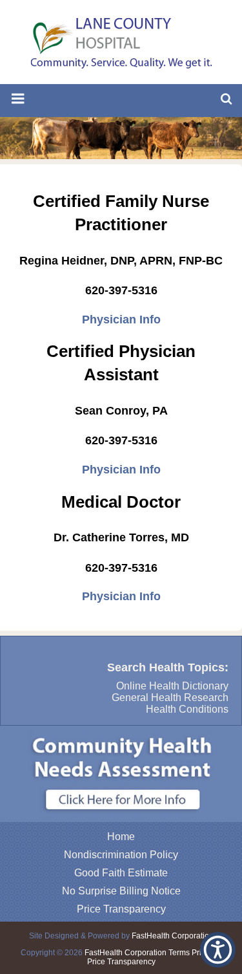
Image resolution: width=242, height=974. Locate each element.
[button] (218, 950)
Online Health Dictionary (172, 685)
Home (121, 836)
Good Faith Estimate (121, 872)
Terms (179, 952)
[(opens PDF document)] (121, 818)
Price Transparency (121, 909)
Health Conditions (187, 709)
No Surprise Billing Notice (121, 890)
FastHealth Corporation (173, 935)
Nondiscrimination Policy (121, 854)
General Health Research (170, 697)
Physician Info (121, 319)
